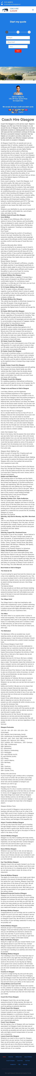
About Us (10, 1056)
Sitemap (25, 1064)
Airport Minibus (28, 1056)
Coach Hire (20, 1060)
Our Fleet (27, 1060)
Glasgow (14, 9)
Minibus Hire (19, 1056)
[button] (33, 10)
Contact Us (13, 1064)
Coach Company (10, 1060)
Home (4, 1056)
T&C (19, 1064)
